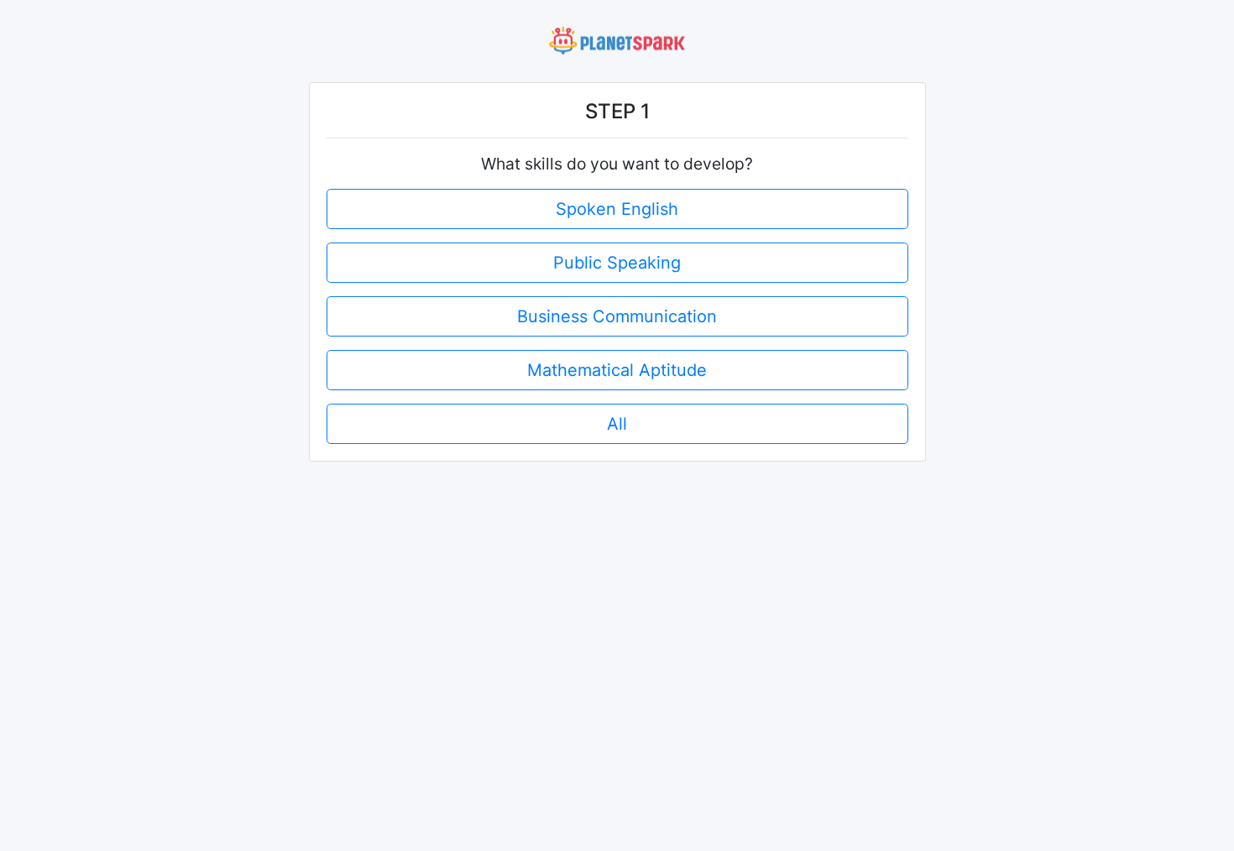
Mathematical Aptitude (617, 370)
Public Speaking (617, 263)
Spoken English (617, 209)
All (617, 424)
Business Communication (617, 316)
